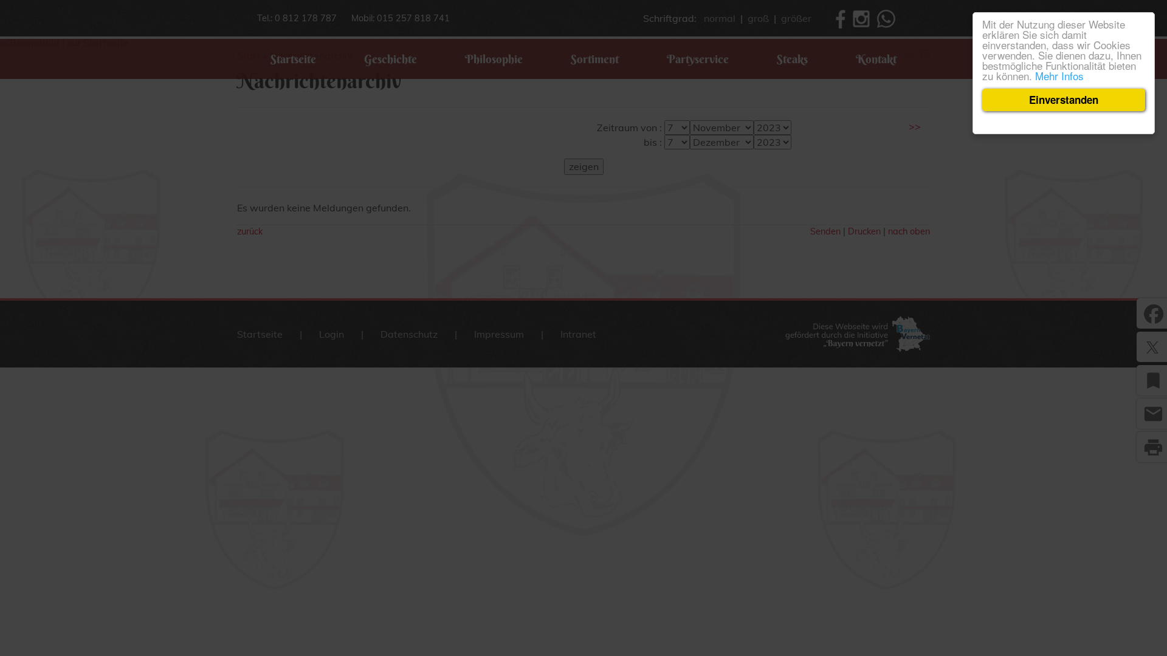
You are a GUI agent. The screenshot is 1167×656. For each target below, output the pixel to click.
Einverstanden (1063, 99)
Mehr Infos (1059, 75)
